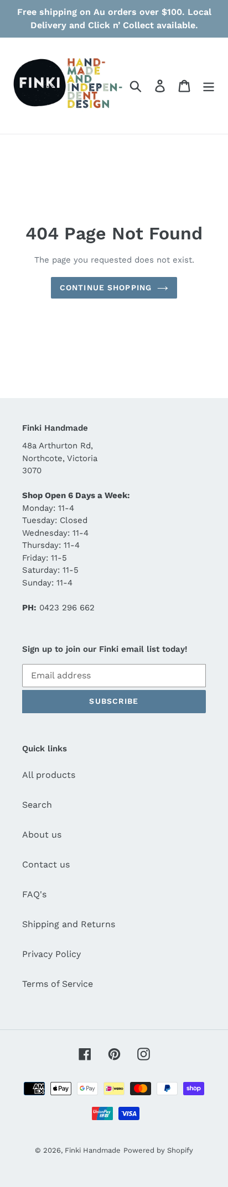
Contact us (46, 864)
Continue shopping (106, 287)
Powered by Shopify (158, 1150)
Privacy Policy (51, 954)
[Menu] (208, 86)
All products (48, 775)
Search (37, 804)
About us (41, 834)
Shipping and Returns (68, 924)
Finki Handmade (93, 1150)
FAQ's (34, 894)
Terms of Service (57, 984)
